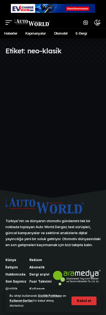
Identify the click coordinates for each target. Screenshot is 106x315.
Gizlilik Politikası (50, 296)
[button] (83, 300)
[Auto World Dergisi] (32, 22)
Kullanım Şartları (21, 300)
